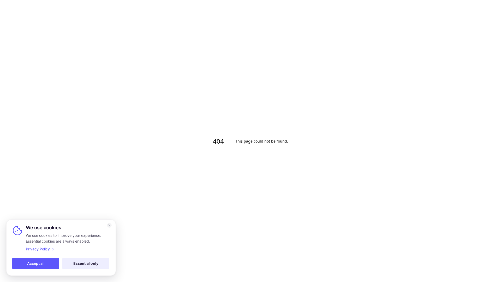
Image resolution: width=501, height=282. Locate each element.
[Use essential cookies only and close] (109, 225)
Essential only (85, 263)
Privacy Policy (38, 249)
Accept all (36, 263)
